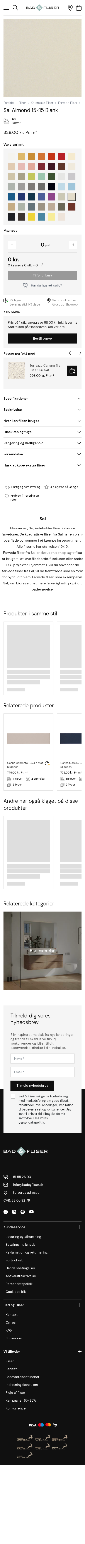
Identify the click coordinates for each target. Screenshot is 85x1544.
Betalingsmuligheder (21, 1244)
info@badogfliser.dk (28, 1185)
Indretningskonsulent (22, 1385)
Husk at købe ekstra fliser (24, 465)
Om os (11, 1322)
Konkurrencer (16, 1408)
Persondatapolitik (19, 1284)
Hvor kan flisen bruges (21, 421)
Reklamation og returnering (27, 1252)
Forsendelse (13, 454)
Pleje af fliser (15, 1392)
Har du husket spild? (46, 285)
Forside (8, 103)
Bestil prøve (42, 338)
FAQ (9, 1330)
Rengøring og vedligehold (23, 443)
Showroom (14, 1338)
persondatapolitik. (32, 1122)
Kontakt (12, 1315)
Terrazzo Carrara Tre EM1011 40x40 (45, 367)
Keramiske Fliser (42, 103)
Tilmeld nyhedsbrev (32, 1085)
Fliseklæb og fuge (17, 432)
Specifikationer (15, 398)
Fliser (22, 103)
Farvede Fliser (67, 103)
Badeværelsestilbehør (22, 1377)
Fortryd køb (14, 1260)
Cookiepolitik (16, 1292)
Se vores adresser (27, 1192)
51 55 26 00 (22, 1177)
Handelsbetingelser (20, 1268)
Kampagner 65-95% (21, 1400)
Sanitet (11, 1369)
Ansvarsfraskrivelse (21, 1276)
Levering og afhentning (23, 1237)
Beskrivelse (12, 410)
